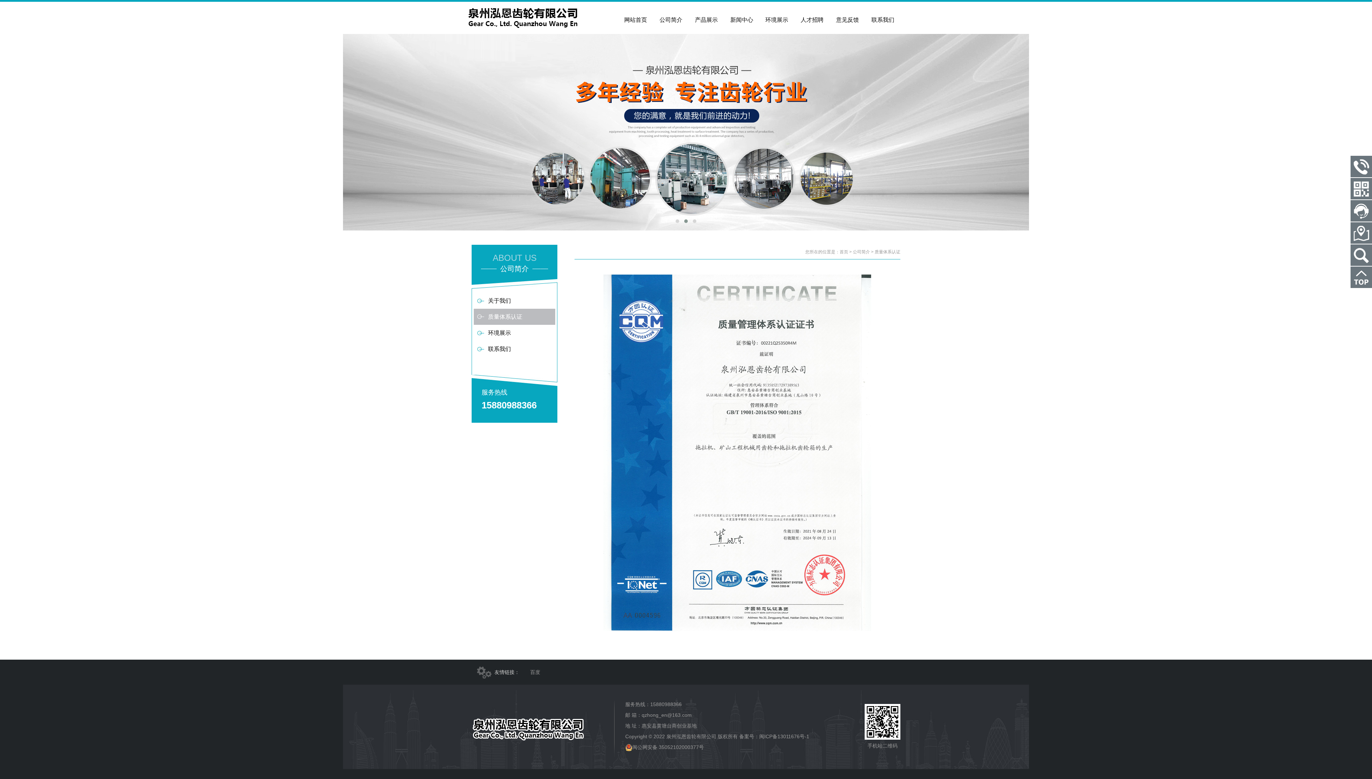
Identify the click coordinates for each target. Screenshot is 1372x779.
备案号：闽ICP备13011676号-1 (774, 736)
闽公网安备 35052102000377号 (668, 747)
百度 (535, 672)
